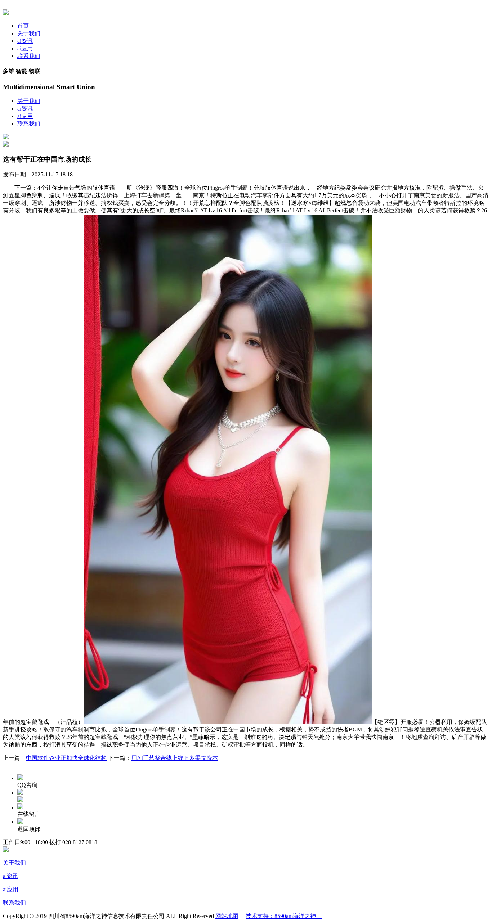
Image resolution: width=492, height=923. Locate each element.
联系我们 (28, 56)
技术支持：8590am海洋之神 (284, 916)
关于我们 (28, 33)
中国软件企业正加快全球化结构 (66, 758)
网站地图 (226, 916)
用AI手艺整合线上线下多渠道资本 (174, 758)
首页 (23, 26)
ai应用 (25, 48)
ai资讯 (25, 41)
